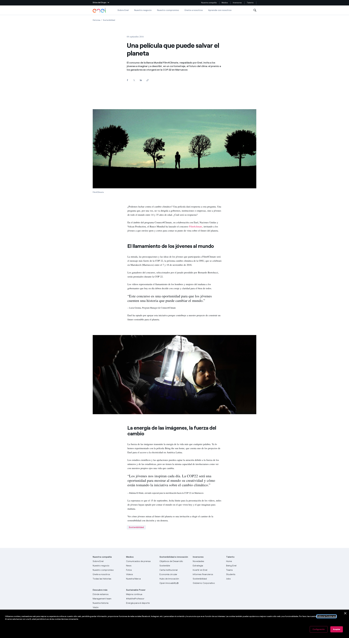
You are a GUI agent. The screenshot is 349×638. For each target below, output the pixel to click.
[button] (101, 2)
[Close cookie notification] (345, 613)
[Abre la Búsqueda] (255, 10)
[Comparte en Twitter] (134, 80)
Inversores (237, 3)
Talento (250, 3)
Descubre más (100, 590)
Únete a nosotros (193, 10)
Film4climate (195, 226)
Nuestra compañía (209, 3)
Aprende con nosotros (219, 10)
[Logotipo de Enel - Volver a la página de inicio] (99, 10)
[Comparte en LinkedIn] (141, 80)
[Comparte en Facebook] (127, 80)
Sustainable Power (135, 590)
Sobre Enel (123, 10)
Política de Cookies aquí (326, 616)
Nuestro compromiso (168, 10)
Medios (225, 3)
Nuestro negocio (143, 10)
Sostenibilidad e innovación (174, 557)
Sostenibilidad (136, 527)
